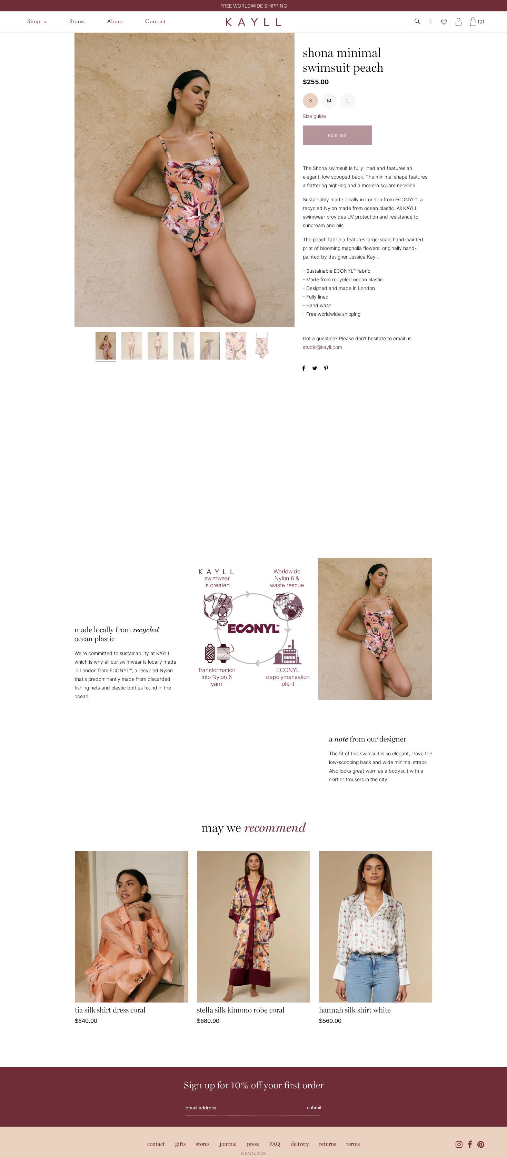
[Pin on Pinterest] (326, 368)
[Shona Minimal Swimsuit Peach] (107, 347)
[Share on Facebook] (304, 368)
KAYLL (250, 1153)
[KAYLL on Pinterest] (480, 1144)
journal (228, 1144)
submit (314, 1107)
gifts (180, 1144)
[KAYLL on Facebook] (470, 1144)
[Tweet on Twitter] (315, 368)
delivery (300, 1144)
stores (202, 1144)
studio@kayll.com (322, 347)
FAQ (274, 1144)
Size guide (314, 116)
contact (156, 1144)
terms (353, 1144)
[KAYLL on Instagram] (459, 1144)
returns (327, 1144)
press (253, 1144)
